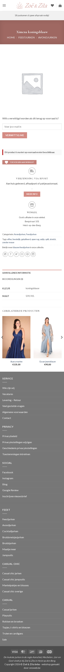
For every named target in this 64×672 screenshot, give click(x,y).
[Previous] (2, 343)
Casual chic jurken (11, 573)
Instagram (7, 478)
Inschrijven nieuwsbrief (14, 496)
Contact (6, 417)
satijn (42, 239)
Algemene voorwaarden (15, 412)
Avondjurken (47, 37)
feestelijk (17, 239)
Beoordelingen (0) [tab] (12, 279)
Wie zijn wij (8, 387)
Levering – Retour (11, 400)
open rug (35, 239)
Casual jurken (9, 609)
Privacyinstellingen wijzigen (17, 442)
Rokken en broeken (12, 621)
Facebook (7, 472)
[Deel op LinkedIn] (33, 254)
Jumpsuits (7, 555)
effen (9, 239)
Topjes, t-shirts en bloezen (16, 627)
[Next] (61, 343)
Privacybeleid (9, 436)
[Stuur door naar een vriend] (22, 254)
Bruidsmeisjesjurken (13, 537)
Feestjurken (26, 37)
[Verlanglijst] (52, 5)
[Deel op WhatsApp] (5, 254)
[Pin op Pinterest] (27, 254)
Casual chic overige (12, 591)
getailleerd (26, 239)
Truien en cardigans (12, 633)
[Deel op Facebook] (10, 254)
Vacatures (7, 393)
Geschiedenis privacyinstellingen (19, 448)
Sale (4, 639)
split (47, 239)
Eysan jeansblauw (48, 361)
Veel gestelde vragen (13, 405)
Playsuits (7, 615)
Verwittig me (14, 135)
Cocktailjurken (10, 531)
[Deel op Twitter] (16, 254)
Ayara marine (16, 361)
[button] (4, 5)
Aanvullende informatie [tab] (16, 273)
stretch (53, 239)
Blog (4, 484)
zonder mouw (8, 242)
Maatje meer (9, 549)
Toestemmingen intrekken (16, 454)
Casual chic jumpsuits (13, 579)
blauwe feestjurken (21, 247)
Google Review (10, 490)
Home (11, 37)
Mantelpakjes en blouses (15, 585)
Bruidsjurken (9, 543)
